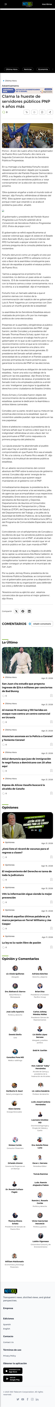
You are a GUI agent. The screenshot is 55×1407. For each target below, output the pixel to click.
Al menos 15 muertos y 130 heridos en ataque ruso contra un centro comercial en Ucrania (26, 713)
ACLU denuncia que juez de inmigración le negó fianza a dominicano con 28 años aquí (26, 762)
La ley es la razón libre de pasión (21, 942)
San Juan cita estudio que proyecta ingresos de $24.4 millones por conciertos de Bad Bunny (27, 687)
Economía (43, 69)
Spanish (7, 1324)
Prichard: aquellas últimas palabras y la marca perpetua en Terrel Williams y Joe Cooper (26, 920)
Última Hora (11, 69)
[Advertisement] (27, 37)
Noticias (28, 69)
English (6, 1329)
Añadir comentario (42, 624)
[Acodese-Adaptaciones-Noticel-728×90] (27, 90)
